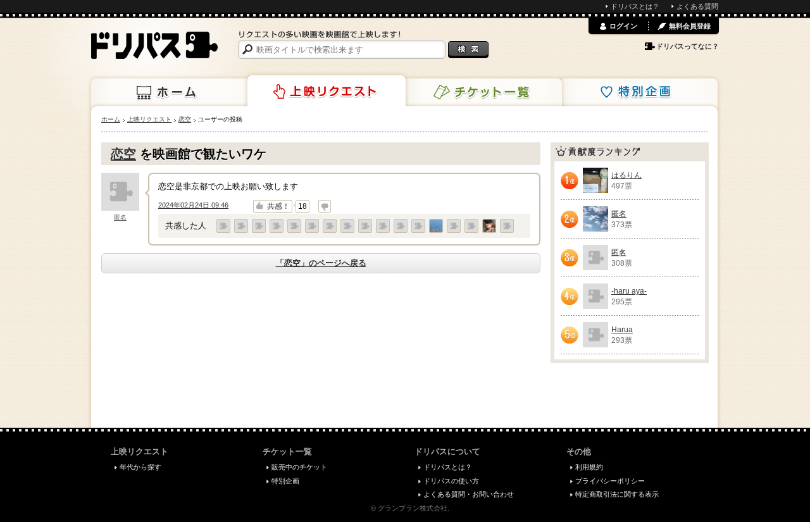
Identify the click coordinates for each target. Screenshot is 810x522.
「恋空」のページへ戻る (321, 263)
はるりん (626, 175)
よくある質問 (697, 6)
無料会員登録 (690, 26)
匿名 (120, 217)
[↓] (324, 206)
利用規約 (589, 467)
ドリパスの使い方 (451, 481)
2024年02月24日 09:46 (193, 205)
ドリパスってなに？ (687, 46)
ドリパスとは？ (635, 6)
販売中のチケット (299, 467)
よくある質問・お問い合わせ (468, 494)
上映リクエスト (326, 91)
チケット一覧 (483, 92)
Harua (622, 329)
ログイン (623, 26)
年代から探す (140, 467)
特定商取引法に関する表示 (617, 494)
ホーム (170, 92)
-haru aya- (629, 291)
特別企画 (638, 92)
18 (302, 206)
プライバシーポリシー (610, 481)
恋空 (123, 154)
